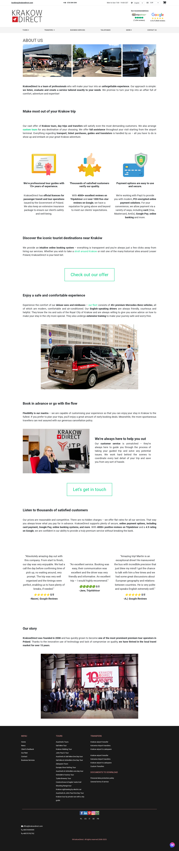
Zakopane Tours (62, 764)
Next (150, 60)
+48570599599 (28, 830)
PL (81, 819)
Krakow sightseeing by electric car (68, 789)
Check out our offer (89, 274)
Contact (24, 756)
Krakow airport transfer (99, 742)
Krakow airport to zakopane (101, 749)
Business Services (77, 30)
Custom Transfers (97, 766)
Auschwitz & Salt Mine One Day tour (69, 756)
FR (98, 819)
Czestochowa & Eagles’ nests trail (68, 782)
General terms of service (99, 782)
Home (23, 742)
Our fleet (24, 753)
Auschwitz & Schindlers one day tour (69, 771)
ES (85, 819)
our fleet (93, 305)
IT (89, 819)
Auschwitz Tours (62, 742)
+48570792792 (28, 833)
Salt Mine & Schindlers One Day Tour (69, 760)
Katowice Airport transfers (100, 746)
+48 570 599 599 (70, 3)
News (23, 746)
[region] (89, 59)
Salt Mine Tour (61, 746)
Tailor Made (105, 30)
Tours (25, 30)
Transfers (49, 30)
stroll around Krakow (85, 251)
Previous (28, 60)
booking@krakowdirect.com (22, 3)
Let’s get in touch (89, 489)
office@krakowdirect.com (33, 826)
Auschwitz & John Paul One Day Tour (70, 793)
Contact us (152, 30)
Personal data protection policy (102, 778)
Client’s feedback (27, 749)
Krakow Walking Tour (64, 749)
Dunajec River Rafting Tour (66, 767)
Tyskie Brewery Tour (63, 778)
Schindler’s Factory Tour (65, 775)
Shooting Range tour (63, 786)
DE (94, 819)
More (128, 30)
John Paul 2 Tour (62, 753)
